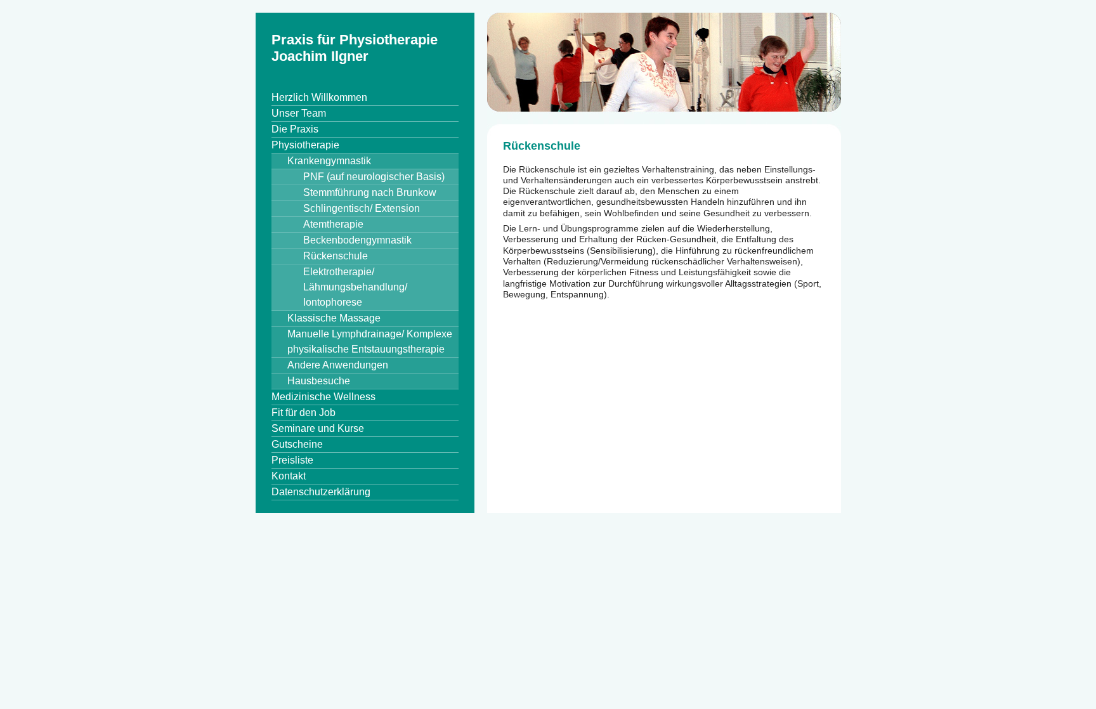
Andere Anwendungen (337, 365)
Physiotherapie (305, 145)
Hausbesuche (318, 380)
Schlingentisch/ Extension (361, 208)
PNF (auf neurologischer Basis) (374, 176)
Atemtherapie (333, 224)
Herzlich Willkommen (319, 97)
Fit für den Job (303, 412)
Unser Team (298, 113)
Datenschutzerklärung (320, 491)
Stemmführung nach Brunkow (369, 192)
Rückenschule (335, 255)
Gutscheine (297, 444)
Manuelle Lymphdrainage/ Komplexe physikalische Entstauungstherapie (369, 341)
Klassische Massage (334, 318)
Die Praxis (294, 129)
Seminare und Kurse (317, 428)
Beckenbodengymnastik (357, 240)
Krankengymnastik (329, 160)
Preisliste (292, 460)
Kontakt (288, 476)
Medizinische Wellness (323, 396)
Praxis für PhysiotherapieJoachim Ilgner (354, 48)
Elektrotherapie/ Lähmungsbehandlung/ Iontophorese (355, 287)
